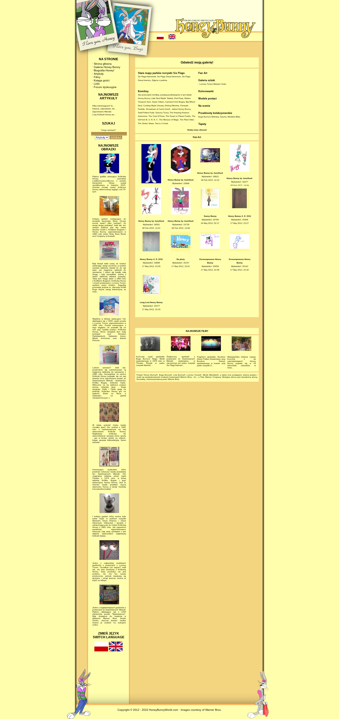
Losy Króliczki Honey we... (104, 114)
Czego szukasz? (108, 130)
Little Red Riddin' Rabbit (162, 98)
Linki (96, 83)
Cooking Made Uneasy (153, 105)
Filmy (97, 77)
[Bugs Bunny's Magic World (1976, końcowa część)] (150, 344)
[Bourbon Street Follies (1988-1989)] (211, 344)
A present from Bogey (175, 102)
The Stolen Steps (146, 123)
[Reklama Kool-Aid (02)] (241, 344)
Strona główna (103, 63)
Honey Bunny (144, 98)
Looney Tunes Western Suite (213, 84)
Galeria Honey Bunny (107, 67)
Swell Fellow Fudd (146, 113)
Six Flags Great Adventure (169, 76)
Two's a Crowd (161, 123)
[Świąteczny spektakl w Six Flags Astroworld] (181, 344)
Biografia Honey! (104, 70)
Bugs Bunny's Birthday (208, 117)
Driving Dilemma (172, 105)
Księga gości (101, 80)
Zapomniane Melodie (101, 112)
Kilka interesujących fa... (103, 106)
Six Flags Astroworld (147, 76)
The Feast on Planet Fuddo (178, 116)
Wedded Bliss (234, 117)
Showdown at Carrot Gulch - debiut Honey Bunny (168, 109)
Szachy (223, 117)
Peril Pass (178, 98)
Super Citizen (158, 102)
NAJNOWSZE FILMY (197, 331)
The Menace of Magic (169, 120)
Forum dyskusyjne (105, 87)
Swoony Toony (162, 113)
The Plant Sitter (187, 120)
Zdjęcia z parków (159, 80)
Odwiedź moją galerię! (197, 62)
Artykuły (99, 73)
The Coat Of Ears (156, 116)
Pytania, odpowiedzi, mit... (104, 109)
